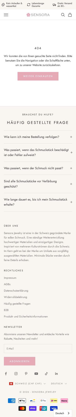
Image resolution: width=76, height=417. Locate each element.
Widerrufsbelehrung (15, 297)
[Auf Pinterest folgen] (26, 374)
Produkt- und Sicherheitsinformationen (26, 316)
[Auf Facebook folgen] (6, 374)
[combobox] (62, 413)
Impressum (10, 278)
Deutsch (57, 383)
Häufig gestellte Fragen (17, 304)
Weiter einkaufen (38, 76)
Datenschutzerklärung (16, 291)
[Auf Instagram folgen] (16, 374)
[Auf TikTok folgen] (46, 374)
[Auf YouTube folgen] (36, 374)
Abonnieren (20, 361)
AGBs (7, 284)
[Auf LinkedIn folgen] (56, 374)
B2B (6, 310)
